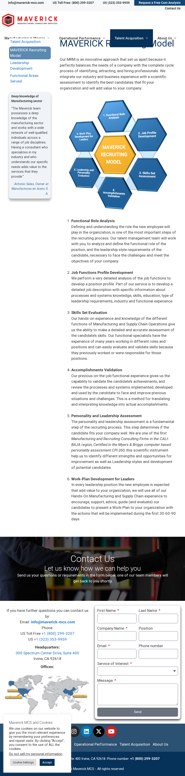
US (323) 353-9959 (116, 2)
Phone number (151, 646)
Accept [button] (47, 762)
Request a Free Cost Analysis (159, 2)
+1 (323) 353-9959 (50, 639)
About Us (160, 744)
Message (105, 680)
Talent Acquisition (25, 41)
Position (146, 628)
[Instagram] (74, 731)
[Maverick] (31, 20)
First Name (107, 610)
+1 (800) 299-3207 (58, 633)
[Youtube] (111, 731)
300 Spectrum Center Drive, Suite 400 (47, 653)
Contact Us (172, 8)
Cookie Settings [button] (23, 762)
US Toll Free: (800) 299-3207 (73, 2)
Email (102, 646)
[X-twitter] (98, 731)
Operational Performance (95, 744)
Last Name (148, 610)
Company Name (111, 628)
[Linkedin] (86, 731)
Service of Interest (113, 663)
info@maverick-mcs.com (26, 2)
